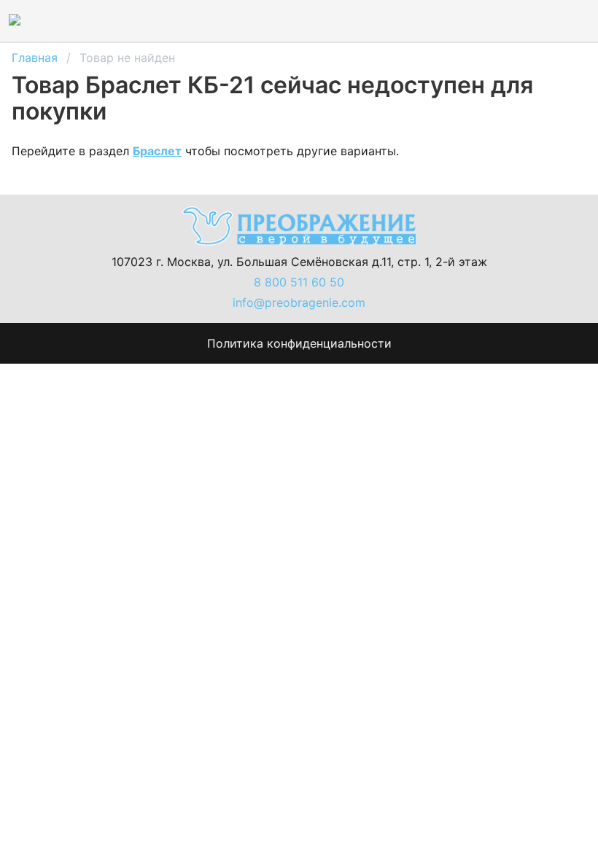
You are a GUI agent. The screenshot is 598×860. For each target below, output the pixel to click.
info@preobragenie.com (299, 302)
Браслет (157, 151)
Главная (35, 57)
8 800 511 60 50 (299, 282)
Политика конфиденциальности (299, 343)
